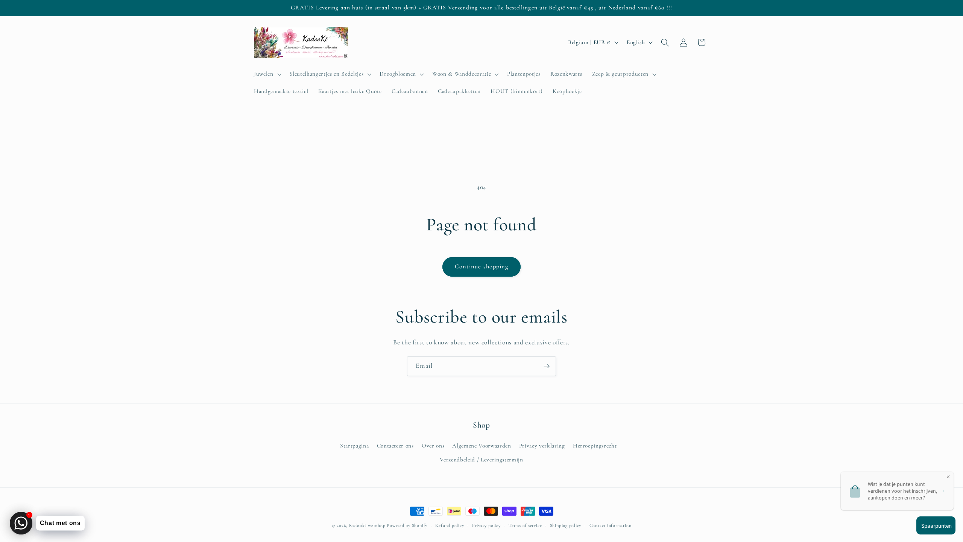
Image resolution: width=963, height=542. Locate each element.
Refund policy (449, 525)
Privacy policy (486, 525)
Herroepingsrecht (595, 445)
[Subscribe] (547, 366)
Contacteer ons (395, 445)
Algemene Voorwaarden (481, 445)
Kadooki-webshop (367, 525)
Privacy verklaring (542, 445)
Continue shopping (482, 266)
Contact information (610, 525)
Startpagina (354, 445)
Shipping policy (566, 525)
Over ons (433, 445)
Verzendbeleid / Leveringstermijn (481, 459)
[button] (267, 74)
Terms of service (525, 525)
